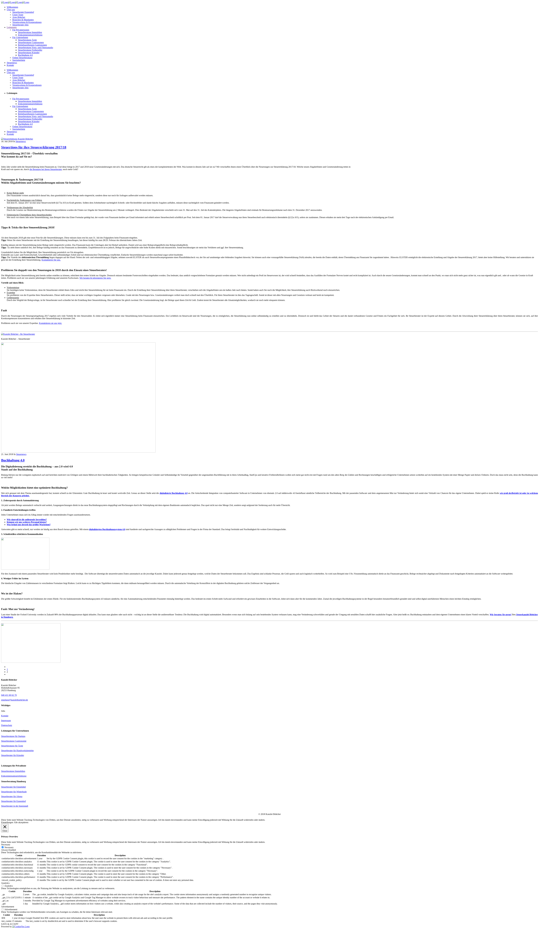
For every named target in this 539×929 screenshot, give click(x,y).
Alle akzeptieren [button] (21, 822)
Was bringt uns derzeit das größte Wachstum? (29, 524)
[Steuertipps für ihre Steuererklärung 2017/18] (17, 139)
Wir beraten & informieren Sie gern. (95, 278)
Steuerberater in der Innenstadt (14, 806)
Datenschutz (6, 725)
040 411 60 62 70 (9, 695)
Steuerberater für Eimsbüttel (13, 787)
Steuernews (21, 141)
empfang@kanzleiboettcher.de (14, 700)
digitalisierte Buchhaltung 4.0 (174, 493)
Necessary (9, 847)
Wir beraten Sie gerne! (500, 614)
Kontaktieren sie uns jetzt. (50, 323)
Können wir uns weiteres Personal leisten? (27, 522)
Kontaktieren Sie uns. (51, 260)
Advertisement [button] (7, 906)
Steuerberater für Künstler (12, 755)
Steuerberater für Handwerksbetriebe (17, 750)
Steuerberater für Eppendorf (13, 801)
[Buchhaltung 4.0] (78, 452)
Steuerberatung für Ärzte (12, 746)
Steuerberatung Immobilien (13, 771)
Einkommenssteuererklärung (13, 776)
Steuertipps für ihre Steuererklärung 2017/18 (33, 147)
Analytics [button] (5, 883)
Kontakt (4, 716)
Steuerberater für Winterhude (14, 791)
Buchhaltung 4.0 (13, 460)
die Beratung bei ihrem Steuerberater (45, 169)
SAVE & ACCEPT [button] (9, 924)
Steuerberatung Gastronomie (13, 741)
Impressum (6, 720)
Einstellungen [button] (7, 822)
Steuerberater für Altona (11, 796)
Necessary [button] (5, 844)
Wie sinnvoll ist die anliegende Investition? (27, 519)
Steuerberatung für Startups (13, 736)
